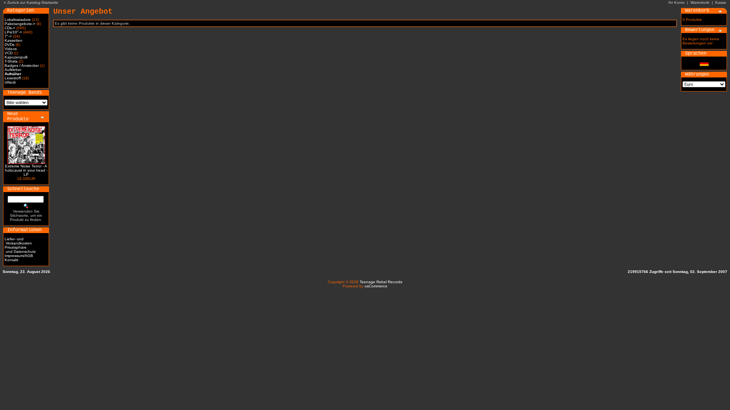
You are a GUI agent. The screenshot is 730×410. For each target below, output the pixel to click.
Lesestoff (13, 78)
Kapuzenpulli (16, 57)
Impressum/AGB (19, 256)
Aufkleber (13, 70)
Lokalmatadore (18, 19)
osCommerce (376, 286)
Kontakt (11, 260)
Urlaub (10, 82)
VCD (9, 53)
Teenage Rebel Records (381, 282)
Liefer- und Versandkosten (18, 241)
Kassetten (13, 40)
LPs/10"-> (13, 32)
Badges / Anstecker (22, 65)
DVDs (9, 45)
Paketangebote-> (20, 24)
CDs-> (10, 28)
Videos (11, 49)
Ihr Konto (676, 2)
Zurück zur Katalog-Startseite (32, 2)
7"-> (8, 36)
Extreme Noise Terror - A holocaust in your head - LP (26, 170)
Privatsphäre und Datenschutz (20, 249)
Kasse (720, 2)
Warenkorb (699, 2)
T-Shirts (11, 61)
